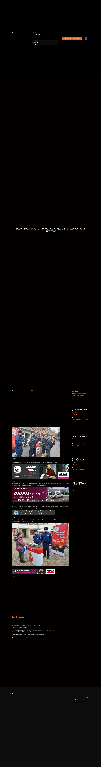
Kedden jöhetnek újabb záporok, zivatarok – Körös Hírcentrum (79, 409)
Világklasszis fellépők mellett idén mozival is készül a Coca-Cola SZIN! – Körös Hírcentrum (80, 435)
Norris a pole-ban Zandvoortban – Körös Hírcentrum (78, 459)
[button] (45, 38)
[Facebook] (86, 38)
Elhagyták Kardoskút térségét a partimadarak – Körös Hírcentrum (79, 483)
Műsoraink (37, 34)
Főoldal (36, 32)
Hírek (35, 36)
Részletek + (74, 414)
